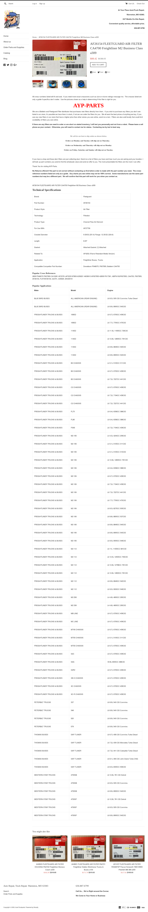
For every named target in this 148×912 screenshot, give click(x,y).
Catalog (6, 53)
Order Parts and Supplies (13, 47)
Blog (5, 58)
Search (6, 891)
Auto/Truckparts (20, 907)
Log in (34, 3)
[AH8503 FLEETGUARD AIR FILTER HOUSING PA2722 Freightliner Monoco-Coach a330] (49, 848)
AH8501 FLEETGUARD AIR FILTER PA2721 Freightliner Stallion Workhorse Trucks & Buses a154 (88, 867)
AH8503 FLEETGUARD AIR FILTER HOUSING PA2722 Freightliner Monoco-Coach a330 (50, 867)
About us (7, 41)
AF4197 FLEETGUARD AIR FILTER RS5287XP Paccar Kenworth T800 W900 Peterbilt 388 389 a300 (127, 867)
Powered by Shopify (32, 907)
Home (5, 36)
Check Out (141, 3)
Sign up (42, 3)
